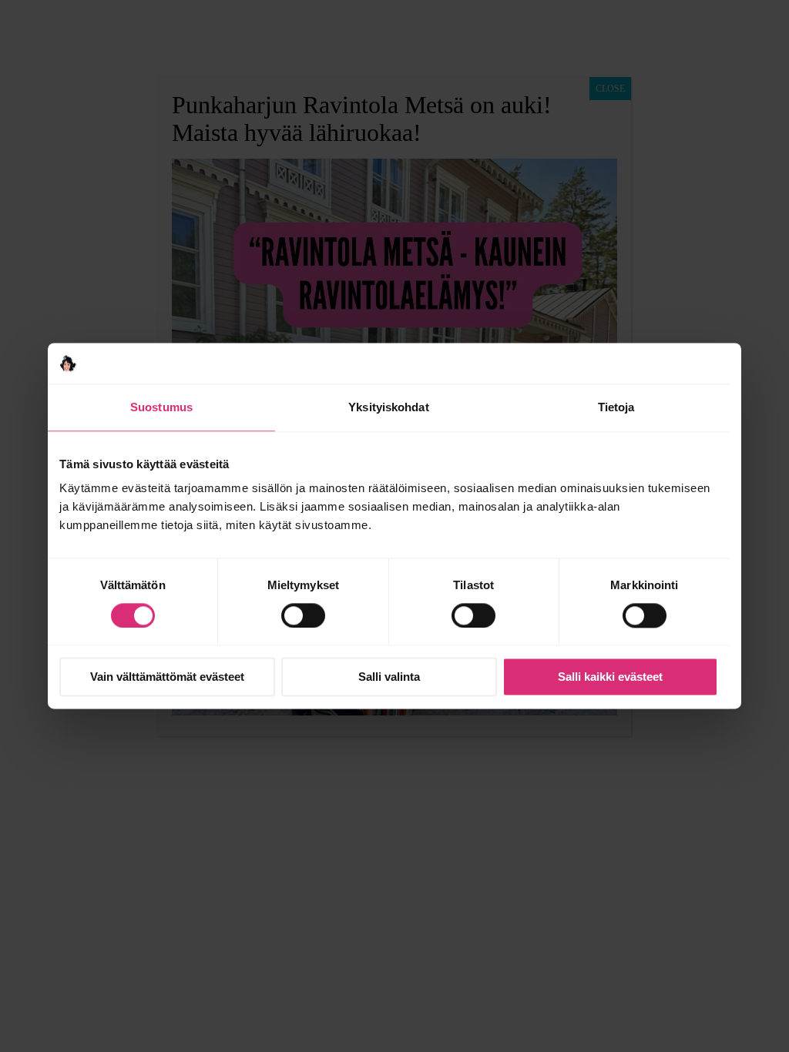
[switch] (303, 615)
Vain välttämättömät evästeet (167, 677)
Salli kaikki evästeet (610, 677)
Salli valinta (389, 677)
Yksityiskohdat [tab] (388, 407)
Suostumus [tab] (161, 407)
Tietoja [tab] (616, 407)
